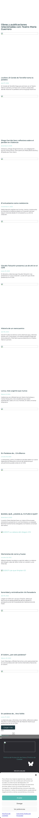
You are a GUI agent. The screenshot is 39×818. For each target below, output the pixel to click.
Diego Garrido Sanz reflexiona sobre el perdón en (17, 141)
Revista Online (19, 771)
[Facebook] (8, 763)
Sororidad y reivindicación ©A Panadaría (18, 592)
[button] (36, 775)
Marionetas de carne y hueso (13, 554)
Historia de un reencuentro (12, 328)
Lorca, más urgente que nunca (14, 391)
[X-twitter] (14, 763)
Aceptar (19, 798)
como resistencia (14, 203)
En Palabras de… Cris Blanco (13, 453)
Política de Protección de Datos (15, 757)
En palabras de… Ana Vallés (12, 714)
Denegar (19, 803)
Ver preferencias (19, 809)
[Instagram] (19, 763)
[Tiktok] (25, 763)
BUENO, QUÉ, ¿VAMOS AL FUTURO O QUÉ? (19, 514)
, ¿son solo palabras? (13, 655)
